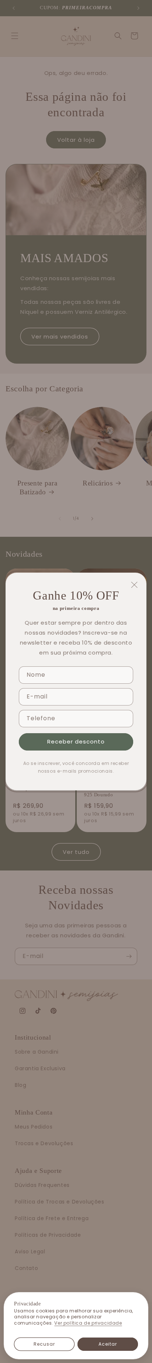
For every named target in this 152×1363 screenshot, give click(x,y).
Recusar (44, 1344)
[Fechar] (134, 585)
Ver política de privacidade (88, 1323)
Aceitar (108, 1344)
